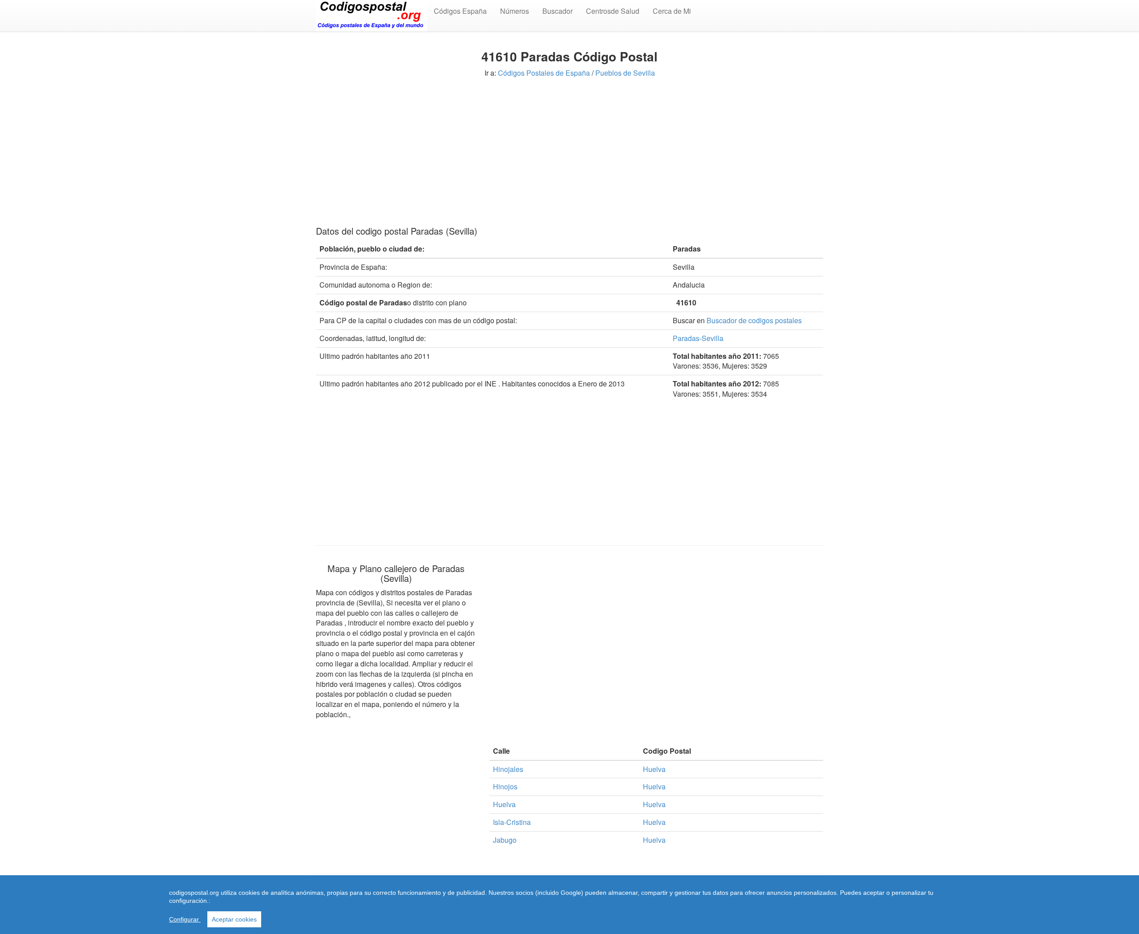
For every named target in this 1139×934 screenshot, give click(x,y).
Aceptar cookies (234, 919)
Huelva (654, 769)
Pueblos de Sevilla (625, 73)
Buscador (557, 11)
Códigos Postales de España (544, 73)
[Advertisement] (569, 150)
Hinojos (505, 786)
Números (514, 11)
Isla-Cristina (512, 822)
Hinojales (508, 769)
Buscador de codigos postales (754, 320)
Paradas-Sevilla (698, 338)
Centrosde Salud (612, 11)
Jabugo (505, 840)
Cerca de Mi (672, 11)
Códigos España (460, 11)
